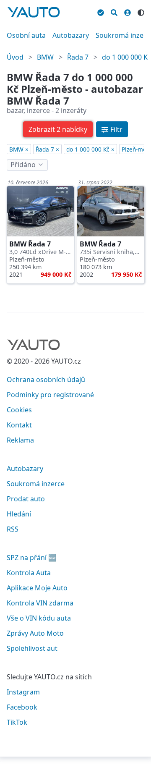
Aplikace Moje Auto (37, 587)
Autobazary (70, 35)
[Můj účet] (127, 11)
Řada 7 (78, 57)
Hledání (19, 514)
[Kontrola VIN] (100, 11)
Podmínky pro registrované (50, 394)
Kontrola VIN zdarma (40, 603)
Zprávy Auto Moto (35, 633)
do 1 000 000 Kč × (90, 149)
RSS (12, 529)
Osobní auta (26, 35)
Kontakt (19, 425)
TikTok (17, 722)
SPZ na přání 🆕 (32, 557)
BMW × (19, 149)
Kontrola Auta (29, 572)
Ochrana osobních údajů (46, 379)
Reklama (20, 440)
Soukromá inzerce (36, 483)
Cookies (19, 409)
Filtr (116, 129)
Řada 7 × (47, 149)
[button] (58, 129)
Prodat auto (26, 498)
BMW (45, 57)
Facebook (22, 707)
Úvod (15, 57)
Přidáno (23, 164)
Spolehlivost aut (32, 648)
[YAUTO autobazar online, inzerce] (33, 12)
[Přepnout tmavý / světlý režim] (141, 11)
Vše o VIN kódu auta (39, 618)
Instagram (23, 692)
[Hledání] (114, 11)
